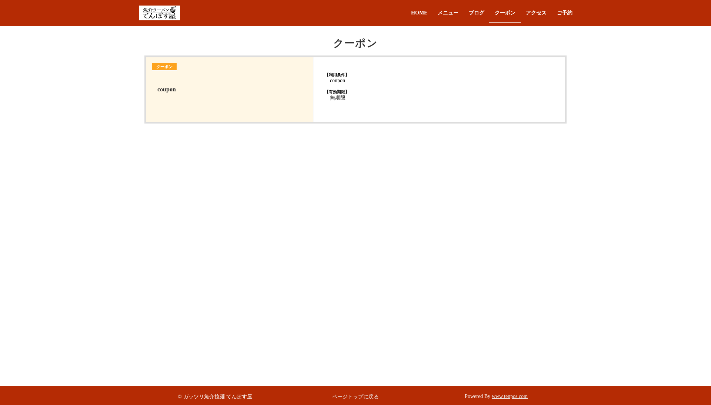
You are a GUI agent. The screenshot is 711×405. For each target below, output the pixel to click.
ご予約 (565, 13)
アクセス (536, 13)
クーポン (505, 13)
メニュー (448, 13)
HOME (419, 13)
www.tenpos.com (510, 396)
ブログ (476, 13)
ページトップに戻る (355, 396)
